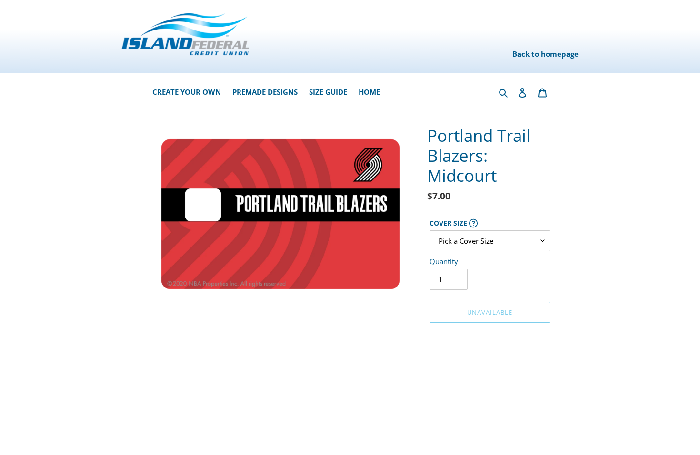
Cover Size (490, 223)
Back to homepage (545, 54)
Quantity (444, 261)
